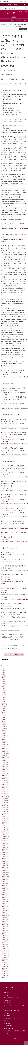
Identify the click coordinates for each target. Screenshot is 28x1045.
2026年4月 (4, 674)
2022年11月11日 (5, 757)
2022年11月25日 (5, 755)
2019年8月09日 (5, 883)
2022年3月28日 (5, 782)
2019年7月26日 (5, 885)
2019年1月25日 (5, 906)
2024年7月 (4, 712)
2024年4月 (4, 717)
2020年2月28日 (5, 863)
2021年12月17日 (5, 793)
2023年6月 (4, 737)
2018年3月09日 (5, 941)
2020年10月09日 (5, 838)
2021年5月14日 (5, 816)
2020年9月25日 (5, 840)
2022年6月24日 (5, 771)
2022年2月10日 (5, 787)
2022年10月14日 (5, 760)
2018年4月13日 (5, 937)
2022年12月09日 (5, 753)
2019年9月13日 (5, 881)
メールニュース (18, 23)
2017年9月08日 (5, 960)
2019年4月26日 (5, 896)
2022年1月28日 (5, 789)
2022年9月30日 (5, 762)
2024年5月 (4, 715)
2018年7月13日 (5, 926)
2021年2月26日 (5, 825)
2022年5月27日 (5, 775)
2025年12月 (4, 681)
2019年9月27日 (5, 879)
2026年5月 (4, 672)
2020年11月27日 (5, 833)
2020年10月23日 (5, 836)
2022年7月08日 (5, 769)
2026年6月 (4, 670)
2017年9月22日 (5, 959)
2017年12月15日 (5, 950)
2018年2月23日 (5, 943)
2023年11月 (4, 726)
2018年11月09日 (5, 914)
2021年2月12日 (5, 827)
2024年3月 (4, 719)
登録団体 (14, 17)
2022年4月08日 (5, 780)
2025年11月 (4, 683)
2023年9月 (4, 730)
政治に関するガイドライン (10, 1000)
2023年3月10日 (5, 744)
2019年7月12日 (5, 887)
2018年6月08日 (5, 930)
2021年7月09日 (5, 809)
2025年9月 (4, 687)
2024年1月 (4, 723)
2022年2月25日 (5, 786)
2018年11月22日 (5, 912)
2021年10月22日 (5, 798)
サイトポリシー (7, 995)
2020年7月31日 (5, 845)
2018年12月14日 (5, 910)
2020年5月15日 (5, 854)
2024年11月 (4, 704)
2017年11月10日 (5, 953)
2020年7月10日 (5, 847)
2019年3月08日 (5, 901)
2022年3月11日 (5, 784)
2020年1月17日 (5, 869)
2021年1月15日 (5, 829)
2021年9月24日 (5, 802)
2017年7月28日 (5, 964)
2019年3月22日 (5, 899)
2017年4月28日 (5, 975)
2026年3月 (4, 676)
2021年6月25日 (5, 811)
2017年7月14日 (5, 966)
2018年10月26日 (5, 915)
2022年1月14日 (5, 791)
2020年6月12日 (5, 851)
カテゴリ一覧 (23, 29)
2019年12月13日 (5, 870)
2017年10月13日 (5, 957)
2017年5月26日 (5, 971)
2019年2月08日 (5, 905)
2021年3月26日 (5, 822)
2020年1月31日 (5, 867)
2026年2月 (4, 677)
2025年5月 (4, 694)
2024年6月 (4, 714)
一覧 (3, 668)
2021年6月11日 (5, 813)
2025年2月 (4, 699)
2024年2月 (4, 721)
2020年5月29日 (5, 852)
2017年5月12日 (5, 973)
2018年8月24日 (5, 923)
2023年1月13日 (5, 751)
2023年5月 (4, 739)
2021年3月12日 (5, 824)
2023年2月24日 (5, 746)
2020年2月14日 (5, 865)
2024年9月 (4, 708)
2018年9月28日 (5, 919)
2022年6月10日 (5, 773)
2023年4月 (4, 741)
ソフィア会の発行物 (9, 23)
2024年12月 (4, 703)
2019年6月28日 (5, 888)
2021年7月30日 (5, 807)
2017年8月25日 (5, 962)
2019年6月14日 (5, 890)
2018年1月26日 (5, 946)
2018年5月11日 (5, 933)
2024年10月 (4, 706)
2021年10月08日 (5, 800)
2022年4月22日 (5, 778)
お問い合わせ (7, 992)
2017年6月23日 (5, 968)
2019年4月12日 (5, 897)
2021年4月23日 (5, 818)
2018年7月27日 (5, 924)
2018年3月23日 (5, 939)
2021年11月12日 (5, 796)
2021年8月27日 (5, 805)
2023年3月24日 (5, 742)
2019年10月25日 (5, 876)
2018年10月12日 (5, 917)
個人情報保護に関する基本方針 (11, 997)
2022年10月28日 (5, 759)
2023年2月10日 (5, 748)
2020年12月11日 (5, 831)
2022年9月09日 (5, 764)
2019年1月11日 (5, 908)
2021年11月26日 (5, 795)
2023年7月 (4, 733)
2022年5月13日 (5, 777)
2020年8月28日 (5, 843)
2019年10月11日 (5, 878)
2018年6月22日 (5, 928)
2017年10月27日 (5, 955)
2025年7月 (4, 690)
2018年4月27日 (5, 935)
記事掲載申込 (16, 4)
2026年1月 (4, 679)
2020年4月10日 (5, 858)
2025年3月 (4, 697)
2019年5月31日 (5, 892)
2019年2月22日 (5, 903)
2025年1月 (4, 701)
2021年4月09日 (5, 820)
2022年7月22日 (5, 768)
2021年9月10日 (5, 804)
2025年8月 (4, 688)
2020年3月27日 (5, 860)
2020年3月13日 (5, 861)
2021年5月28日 (5, 814)
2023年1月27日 (5, 750)
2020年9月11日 (5, 842)
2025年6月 (4, 692)
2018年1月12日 (5, 948)
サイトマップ (7, 1002)
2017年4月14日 (5, 977)
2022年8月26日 (5, 766)
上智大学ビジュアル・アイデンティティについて (15, 1005)
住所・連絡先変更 (6, 4)
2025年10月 (4, 685)
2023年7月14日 (5, 735)
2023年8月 (4, 732)
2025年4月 (4, 696)
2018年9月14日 (5, 921)
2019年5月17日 (5, 894)
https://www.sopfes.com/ (15, 372)
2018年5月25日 (5, 932)
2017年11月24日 (5, 952)
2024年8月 (4, 710)
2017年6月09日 (5, 970)
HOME (2, 23)
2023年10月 (4, 728)
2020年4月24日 (5, 856)
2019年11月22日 (5, 872)
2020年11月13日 (5, 834)
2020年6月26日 (5, 849)
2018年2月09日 (5, 944)
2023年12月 (4, 724)
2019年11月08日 (5, 874)
